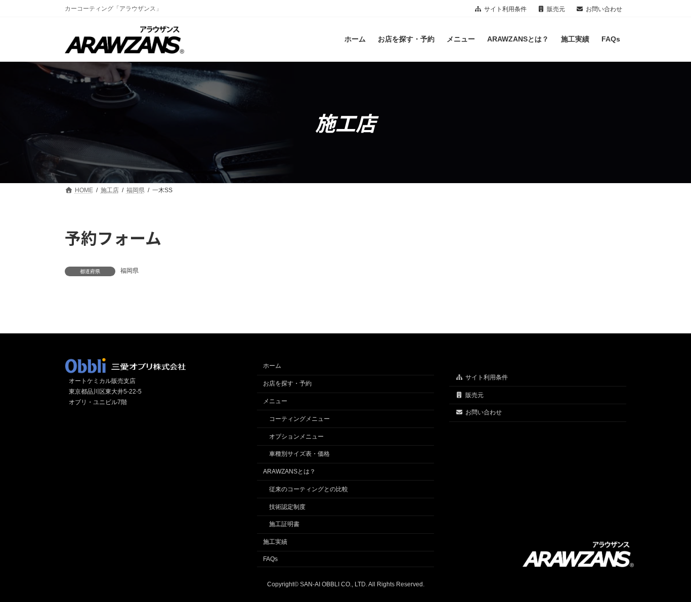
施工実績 (275, 542)
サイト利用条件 (505, 9)
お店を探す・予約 (287, 384)
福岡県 (129, 270)
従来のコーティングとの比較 (308, 489)
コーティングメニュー (299, 418)
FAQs (270, 559)
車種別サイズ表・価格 (299, 454)
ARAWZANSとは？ (289, 471)
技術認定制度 (287, 506)
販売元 (556, 9)
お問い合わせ (604, 9)
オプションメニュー (296, 436)
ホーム (272, 366)
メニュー (275, 401)
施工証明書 (284, 524)
